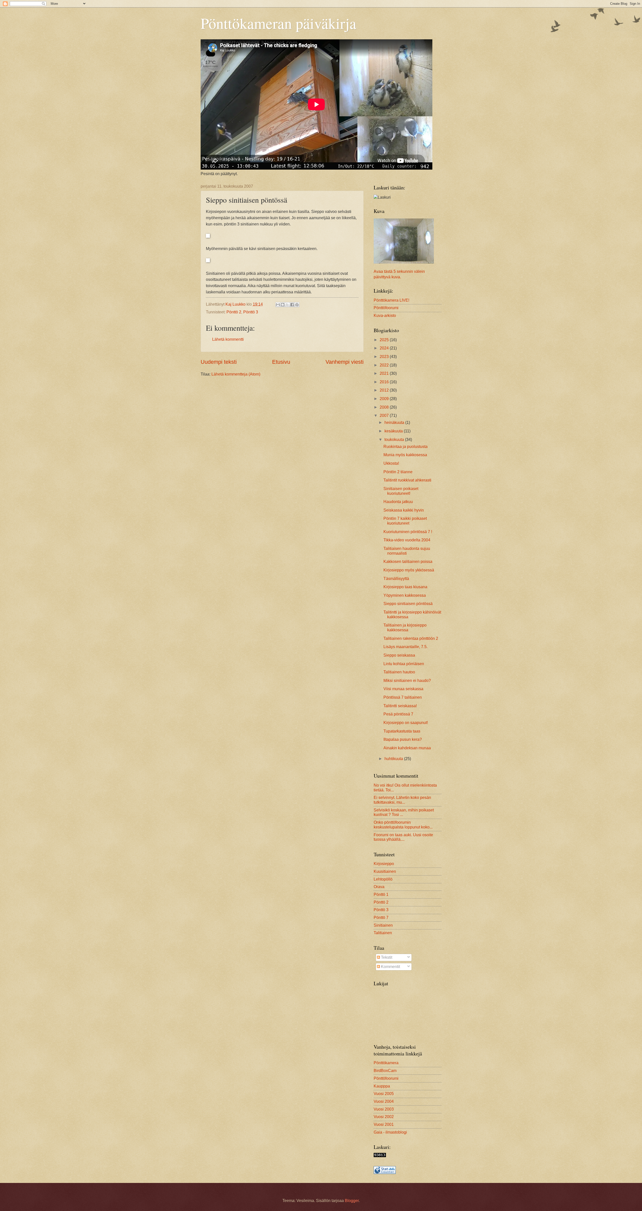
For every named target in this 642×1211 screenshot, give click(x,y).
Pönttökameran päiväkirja (278, 23)
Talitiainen (383, 933)
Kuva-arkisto (385, 315)
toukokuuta (394, 439)
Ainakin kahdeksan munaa (407, 748)
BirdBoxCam (385, 1070)
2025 (385, 340)
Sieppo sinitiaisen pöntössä (408, 603)
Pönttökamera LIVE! (391, 300)
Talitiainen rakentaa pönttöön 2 (410, 638)
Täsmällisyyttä (396, 578)
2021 (385, 373)
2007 (385, 415)
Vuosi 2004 (384, 1101)
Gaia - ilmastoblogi (390, 1132)
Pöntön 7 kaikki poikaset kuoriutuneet (405, 520)
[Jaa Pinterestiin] (296, 304)
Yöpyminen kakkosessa (404, 595)
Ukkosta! (391, 463)
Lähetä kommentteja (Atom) (235, 374)
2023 (385, 356)
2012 (385, 390)
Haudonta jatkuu (398, 502)
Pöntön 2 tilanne (398, 472)
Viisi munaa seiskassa (403, 689)
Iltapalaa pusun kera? (402, 739)
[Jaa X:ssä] (287, 304)
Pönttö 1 (381, 894)
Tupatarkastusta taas (401, 731)
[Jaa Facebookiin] (292, 304)
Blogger (352, 1200)
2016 (385, 382)
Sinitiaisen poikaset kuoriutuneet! (400, 491)
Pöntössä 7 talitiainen (402, 697)
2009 (385, 399)
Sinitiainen (383, 925)
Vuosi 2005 (384, 1094)
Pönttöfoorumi (386, 308)
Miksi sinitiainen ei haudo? (407, 680)
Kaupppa (382, 1086)
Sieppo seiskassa (399, 655)
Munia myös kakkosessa (405, 455)
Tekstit (386, 957)
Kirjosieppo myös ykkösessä (408, 570)
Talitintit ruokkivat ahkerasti (407, 480)
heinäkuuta (394, 422)
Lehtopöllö (383, 879)
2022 (385, 365)
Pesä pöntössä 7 (398, 714)
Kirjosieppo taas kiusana (405, 587)
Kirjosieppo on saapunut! (405, 722)
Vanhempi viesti (345, 362)
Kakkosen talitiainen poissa (407, 561)
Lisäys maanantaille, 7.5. (405, 647)
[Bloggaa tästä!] (282, 304)
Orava (379, 887)
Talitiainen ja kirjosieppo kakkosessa (405, 627)
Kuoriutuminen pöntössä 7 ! (407, 532)
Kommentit (390, 966)
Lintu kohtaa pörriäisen (403, 664)
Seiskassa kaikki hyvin (403, 510)
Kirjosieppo (384, 864)
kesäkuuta (394, 431)
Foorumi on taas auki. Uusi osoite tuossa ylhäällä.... (403, 837)
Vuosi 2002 (384, 1117)
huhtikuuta (394, 759)
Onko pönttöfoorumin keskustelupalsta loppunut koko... (403, 824)
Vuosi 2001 (384, 1124)
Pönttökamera (386, 1063)
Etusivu (281, 362)
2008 (385, 407)
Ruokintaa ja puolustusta (405, 446)
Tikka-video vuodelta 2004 (406, 540)
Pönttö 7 (381, 917)
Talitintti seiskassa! (400, 706)
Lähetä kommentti (228, 339)
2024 (385, 348)
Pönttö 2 (233, 312)
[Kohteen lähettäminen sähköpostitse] (277, 304)
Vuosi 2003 (384, 1109)
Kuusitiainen (385, 871)
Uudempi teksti (219, 362)
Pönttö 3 (250, 312)
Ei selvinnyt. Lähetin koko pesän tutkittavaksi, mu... (402, 799)
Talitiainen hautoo (399, 672)
